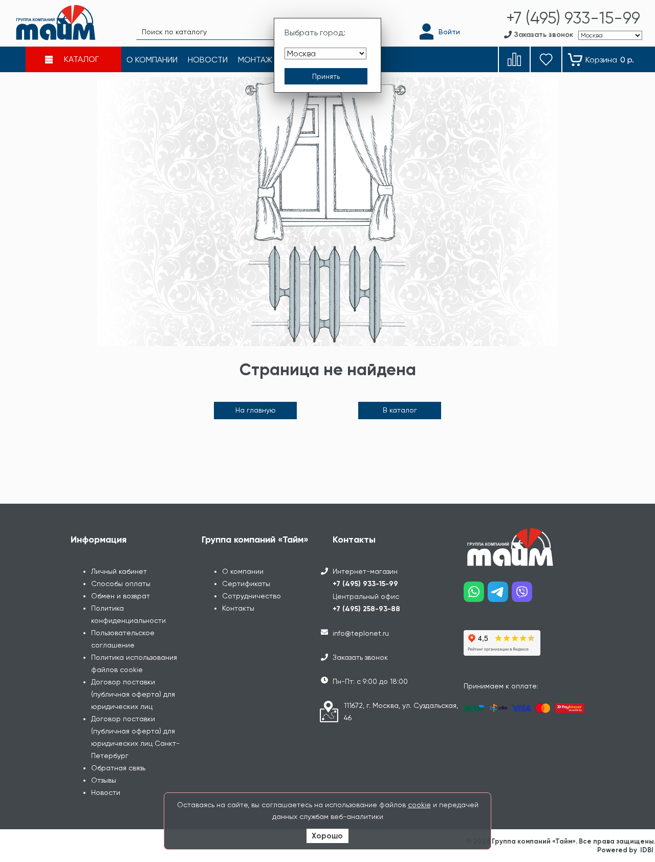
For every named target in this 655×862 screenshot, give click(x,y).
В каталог (400, 410)
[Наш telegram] (500, 595)
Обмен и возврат (120, 596)
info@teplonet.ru (361, 633)
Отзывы (103, 780)
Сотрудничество (251, 596)
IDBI (646, 850)
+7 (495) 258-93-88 (366, 609)
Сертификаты (246, 583)
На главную (255, 410)
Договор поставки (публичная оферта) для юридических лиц (133, 694)
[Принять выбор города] (326, 76)
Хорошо (327, 836)
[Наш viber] (524, 595)
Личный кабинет (119, 571)
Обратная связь (118, 768)
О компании (243, 571)
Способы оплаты (120, 583)
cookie (419, 805)
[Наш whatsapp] (476, 595)
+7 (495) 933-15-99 (365, 583)
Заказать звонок (360, 657)
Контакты (238, 608)
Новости (105, 792)
